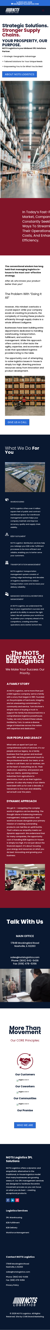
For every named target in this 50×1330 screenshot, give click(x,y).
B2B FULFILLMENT (18, 536)
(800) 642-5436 (20, 1277)
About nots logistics (19, 74)
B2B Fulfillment (13, 1222)
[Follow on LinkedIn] (12, 1200)
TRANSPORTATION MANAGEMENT (25, 564)
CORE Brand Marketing (33, 1316)
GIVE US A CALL (17, 422)
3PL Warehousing (14, 1217)
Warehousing (17, 501)
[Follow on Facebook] (8, 1200)
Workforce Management (17, 1232)
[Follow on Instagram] (17, 1200)
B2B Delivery (11, 1227)
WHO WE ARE (25, 1125)
